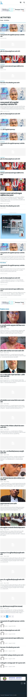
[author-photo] (2, 626)
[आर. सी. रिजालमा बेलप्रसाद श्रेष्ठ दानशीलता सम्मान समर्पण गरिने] (13, 470)
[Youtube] (25, 683)
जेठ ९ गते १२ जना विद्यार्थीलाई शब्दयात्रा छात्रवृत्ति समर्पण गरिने (12, 452)
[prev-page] (1, 616)
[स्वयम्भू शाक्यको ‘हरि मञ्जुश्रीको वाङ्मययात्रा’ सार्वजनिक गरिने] (13, 28)
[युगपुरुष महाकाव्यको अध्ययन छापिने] (13, 495)
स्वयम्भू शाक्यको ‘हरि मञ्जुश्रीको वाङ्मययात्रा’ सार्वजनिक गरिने (9, 103)
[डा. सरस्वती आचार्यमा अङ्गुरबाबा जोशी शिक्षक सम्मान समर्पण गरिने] (13, 317)
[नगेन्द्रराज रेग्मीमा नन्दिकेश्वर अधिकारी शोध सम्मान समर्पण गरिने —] (13, 417)
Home (1, 20)
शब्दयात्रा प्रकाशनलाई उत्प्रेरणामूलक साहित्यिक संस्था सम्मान (11, 194)
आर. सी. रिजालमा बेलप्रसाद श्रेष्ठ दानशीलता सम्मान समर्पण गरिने (12, 478)
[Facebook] (22, 683)
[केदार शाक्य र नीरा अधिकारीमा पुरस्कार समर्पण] (13, 76)
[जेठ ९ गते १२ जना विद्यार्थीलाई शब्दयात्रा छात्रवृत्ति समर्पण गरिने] (13, 443)
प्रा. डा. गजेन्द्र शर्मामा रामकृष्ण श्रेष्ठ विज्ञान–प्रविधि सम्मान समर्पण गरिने (12, 375)
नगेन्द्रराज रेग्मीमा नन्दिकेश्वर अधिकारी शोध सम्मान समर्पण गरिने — (12, 426)
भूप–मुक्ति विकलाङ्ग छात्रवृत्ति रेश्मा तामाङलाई (11, 606)
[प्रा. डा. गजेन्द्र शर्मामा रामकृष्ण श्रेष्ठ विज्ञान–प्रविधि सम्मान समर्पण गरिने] (13, 366)
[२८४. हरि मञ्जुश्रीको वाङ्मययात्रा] (13, 122)
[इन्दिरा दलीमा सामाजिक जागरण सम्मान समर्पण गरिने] (13, 343)
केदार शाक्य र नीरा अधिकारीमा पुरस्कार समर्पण (10, 82)
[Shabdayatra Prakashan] (1, 2)
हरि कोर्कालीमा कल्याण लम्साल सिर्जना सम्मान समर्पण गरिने (12, 401)
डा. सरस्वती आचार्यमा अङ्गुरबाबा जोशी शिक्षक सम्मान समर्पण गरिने (12, 326)
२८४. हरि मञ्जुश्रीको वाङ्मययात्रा (7, 129)
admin (1, 111)
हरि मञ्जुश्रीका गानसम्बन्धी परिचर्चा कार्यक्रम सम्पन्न (12, 527)
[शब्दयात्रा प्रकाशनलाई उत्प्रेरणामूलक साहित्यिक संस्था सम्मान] (13, 59)
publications (3, 127)
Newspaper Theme (8, 695)
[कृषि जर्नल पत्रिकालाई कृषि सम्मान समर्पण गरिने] (13, 44)
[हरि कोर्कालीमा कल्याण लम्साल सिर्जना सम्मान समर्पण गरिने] (13, 392)
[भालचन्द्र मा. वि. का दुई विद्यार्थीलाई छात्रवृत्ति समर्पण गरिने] (13, 544)
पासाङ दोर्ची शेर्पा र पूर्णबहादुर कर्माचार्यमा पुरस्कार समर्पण (11, 655)
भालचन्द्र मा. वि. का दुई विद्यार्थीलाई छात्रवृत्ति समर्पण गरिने (12, 553)
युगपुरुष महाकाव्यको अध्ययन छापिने (8, 503)
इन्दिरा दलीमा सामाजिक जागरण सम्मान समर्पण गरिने (12, 351)
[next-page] (13, 616)
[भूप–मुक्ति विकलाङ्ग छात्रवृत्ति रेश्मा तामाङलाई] (13, 598)
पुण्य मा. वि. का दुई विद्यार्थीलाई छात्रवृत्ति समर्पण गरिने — (12, 580)
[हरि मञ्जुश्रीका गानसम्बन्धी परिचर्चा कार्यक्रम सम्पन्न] (13, 519)
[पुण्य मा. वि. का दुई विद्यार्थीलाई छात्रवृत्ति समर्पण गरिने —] (13, 571)
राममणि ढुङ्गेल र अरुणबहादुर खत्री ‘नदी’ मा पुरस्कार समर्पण (12, 663)
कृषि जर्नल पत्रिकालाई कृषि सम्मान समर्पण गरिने (10, 51)
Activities (2, 33)
